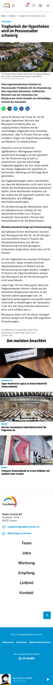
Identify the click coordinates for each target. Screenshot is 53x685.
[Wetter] (34, 5)
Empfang (26, 573)
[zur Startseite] (6, 5)
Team (26, 543)
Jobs (26, 553)
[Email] (15, 108)
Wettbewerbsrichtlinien (40, 642)
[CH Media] (26, 658)
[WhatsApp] (3, 108)
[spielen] (48, 679)
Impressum (21, 642)
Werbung (26, 563)
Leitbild (26, 582)
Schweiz (12, 16)
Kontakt (26, 592)
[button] (40, 5)
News (3, 16)
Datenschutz (8, 642)
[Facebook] (21, 108)
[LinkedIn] (27, 108)
